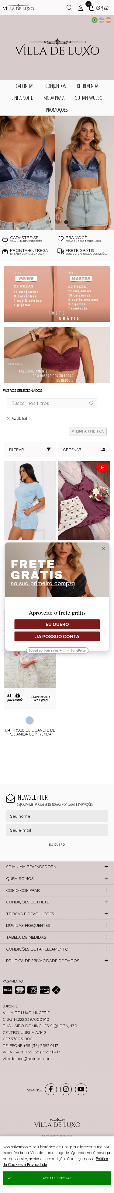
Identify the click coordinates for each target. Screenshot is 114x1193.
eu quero (57, 845)
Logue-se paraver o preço (40, 698)
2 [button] (57, 222)
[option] (57, 173)
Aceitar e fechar (57, 1178)
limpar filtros (90, 431)
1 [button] (48, 222)
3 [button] (66, 222)
